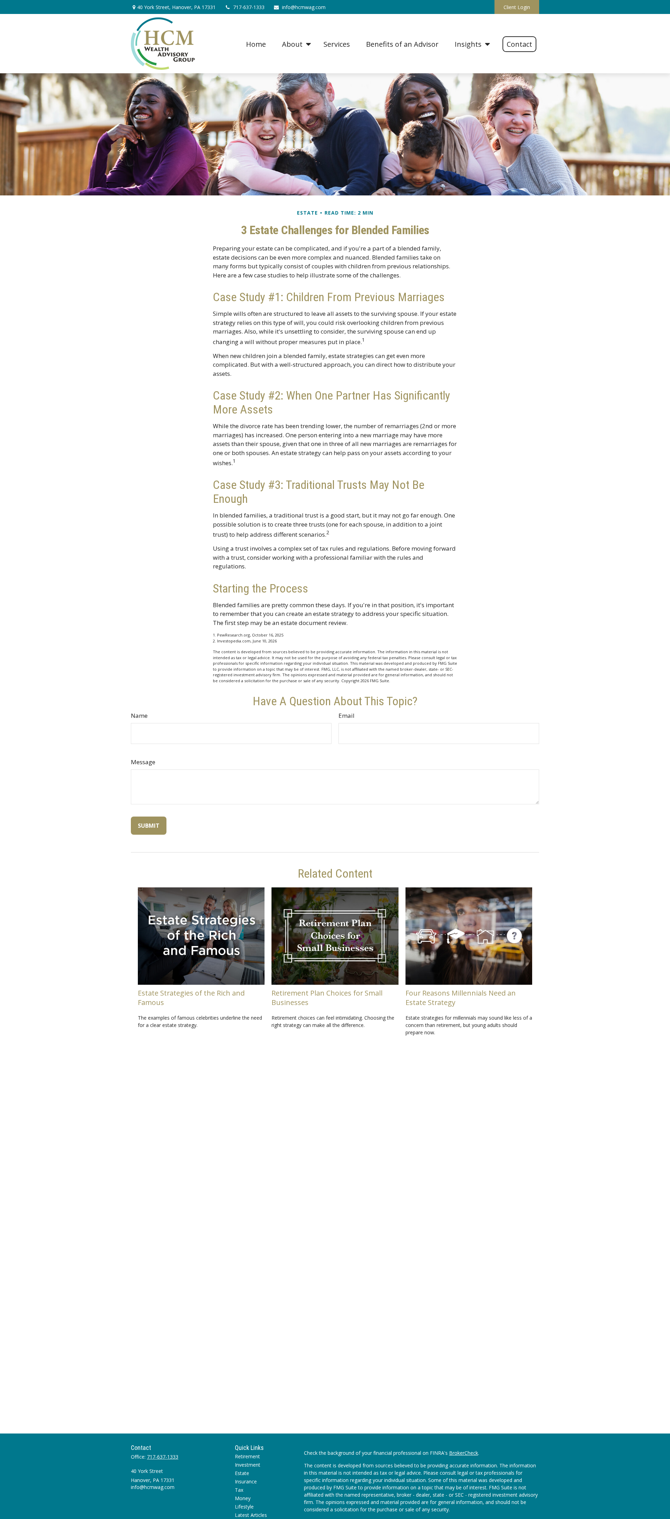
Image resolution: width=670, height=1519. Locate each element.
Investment (247, 1464)
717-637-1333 (249, 7)
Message (143, 762)
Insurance (246, 1481)
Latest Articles (251, 1515)
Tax (239, 1490)
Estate (242, 1473)
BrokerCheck (463, 1453)
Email (346, 716)
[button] (256, 43)
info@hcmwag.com (304, 7)
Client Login (517, 7)
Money (243, 1498)
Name (139, 716)
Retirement (247, 1456)
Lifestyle (244, 1506)
